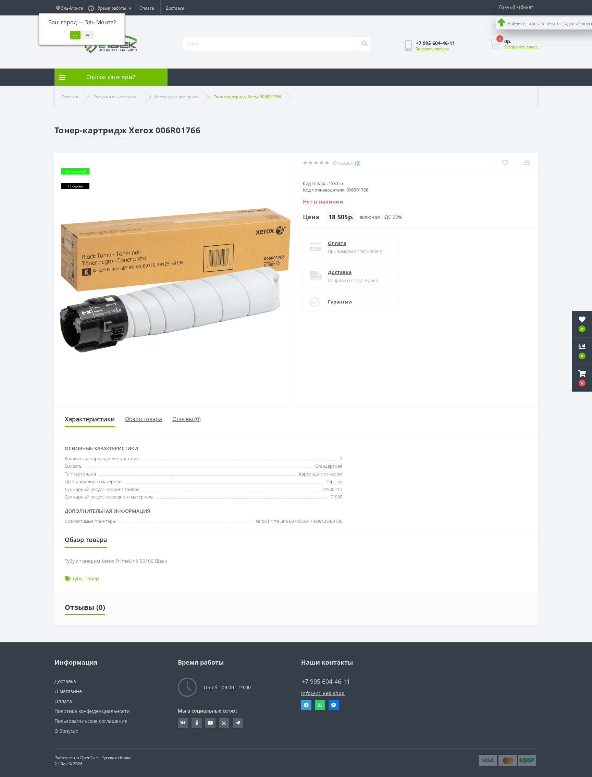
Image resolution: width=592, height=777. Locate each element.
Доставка (175, 8)
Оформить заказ (521, 47)
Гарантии (340, 301)
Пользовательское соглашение (90, 721)
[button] (582, 378)
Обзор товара (143, 419)
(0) (357, 163)
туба (77, 578)
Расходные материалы (116, 97)
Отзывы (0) (186, 419)
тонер (92, 578)
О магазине (68, 691)
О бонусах (66, 731)
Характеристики (90, 419)
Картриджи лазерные (176, 97)
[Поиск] (364, 44)
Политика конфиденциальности (92, 711)
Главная (70, 97)
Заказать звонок (432, 49)
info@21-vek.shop (323, 693)
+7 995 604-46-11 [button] (325, 682)
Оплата (146, 8)
